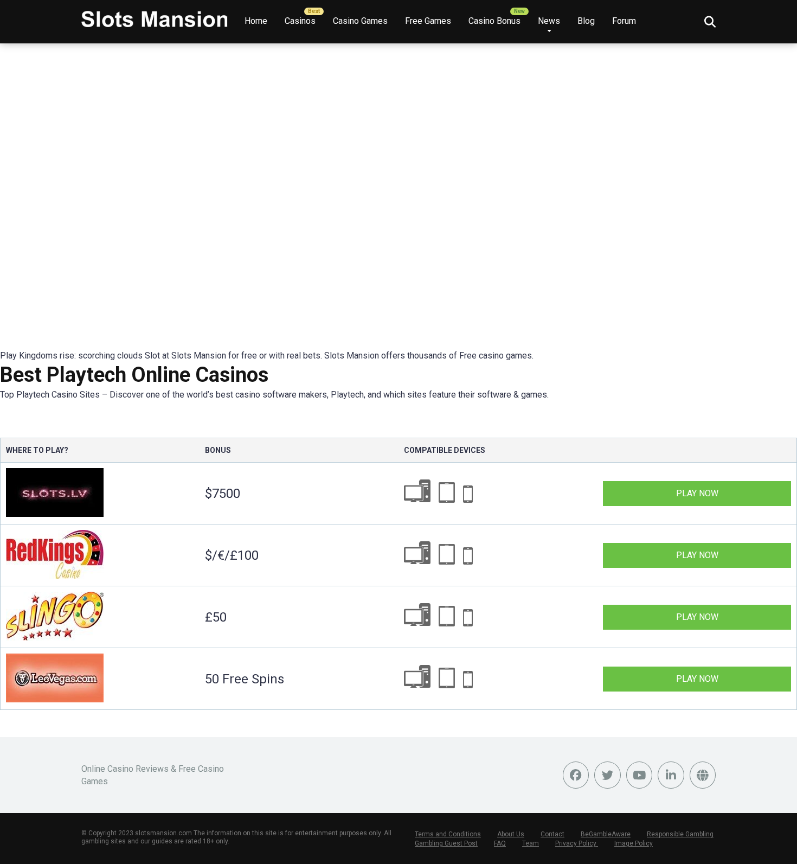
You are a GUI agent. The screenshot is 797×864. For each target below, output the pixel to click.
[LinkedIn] (671, 775)
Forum (624, 21)
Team (530, 843)
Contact (552, 834)
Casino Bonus (494, 21)
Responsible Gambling (680, 834)
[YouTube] (639, 775)
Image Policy (633, 843)
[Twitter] (607, 775)
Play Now (697, 493)
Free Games (428, 21)
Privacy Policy (576, 843)
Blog (586, 21)
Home (256, 21)
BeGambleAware (606, 834)
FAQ (500, 843)
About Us (510, 834)
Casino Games (360, 21)
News (549, 21)
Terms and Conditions (448, 834)
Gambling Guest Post (446, 843)
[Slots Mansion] (154, 15)
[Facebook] (576, 775)
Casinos (300, 21)
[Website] (703, 775)
